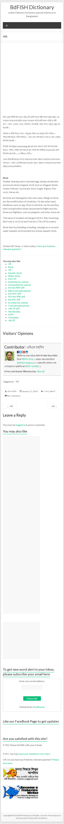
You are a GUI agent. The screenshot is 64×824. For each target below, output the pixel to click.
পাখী (54, 406)
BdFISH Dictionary (32, 7)
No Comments (14, 395)
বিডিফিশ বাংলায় (27, 359)
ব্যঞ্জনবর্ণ (52, 391)
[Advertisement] (32, 76)
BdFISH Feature (25, 362)
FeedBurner (39, 706)
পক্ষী (10, 406)
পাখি (17, 381)
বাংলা (47, 391)
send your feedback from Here (34, 753)
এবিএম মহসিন (35, 347)
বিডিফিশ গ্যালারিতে (32, 366)
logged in (20, 424)
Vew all (40, 371)
